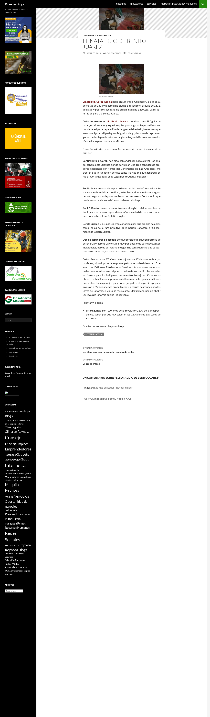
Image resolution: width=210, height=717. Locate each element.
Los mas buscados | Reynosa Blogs (113, 387)
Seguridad (9, 557)
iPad (24, 466)
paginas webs (11, 510)
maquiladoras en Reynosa (18, 473)
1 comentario (133, 53)
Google (16, 459)
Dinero (10, 443)
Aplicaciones (11, 411)
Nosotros (121, 4)
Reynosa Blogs (14, 4)
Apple (20, 412)
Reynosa (25, 545)
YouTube (9, 574)
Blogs (9, 416)
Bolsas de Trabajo (93, 361)
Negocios (21, 496)
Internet (13, 465)
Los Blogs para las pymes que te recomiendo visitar (108, 350)
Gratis (25, 459)
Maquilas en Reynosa (13, 480)
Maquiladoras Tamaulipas (18, 476)
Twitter (9, 570)
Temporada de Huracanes (16, 567)
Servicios (151, 4)
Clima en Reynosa (17, 431)
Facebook (10, 454)
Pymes (21, 523)
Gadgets (22, 454)
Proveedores (136, 4)
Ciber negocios (13, 427)
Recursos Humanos (17, 527)
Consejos (14, 437)
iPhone (8, 470)
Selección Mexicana (15, 560)
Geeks (8, 459)
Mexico (9, 496)
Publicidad (11, 523)
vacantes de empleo (21, 571)
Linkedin (15, 470)
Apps (27, 411)
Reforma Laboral (94, 334)
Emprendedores (18, 449)
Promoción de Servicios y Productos (178, 4)
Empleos (22, 444)
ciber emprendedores (14, 424)
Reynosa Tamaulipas (14, 553)
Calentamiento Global (17, 420)
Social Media (12, 563)
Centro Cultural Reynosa (97, 35)
